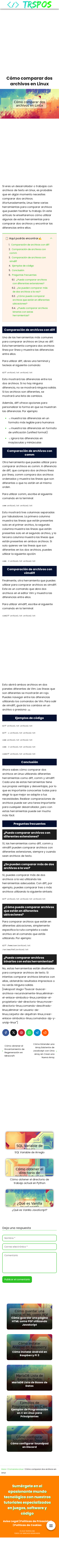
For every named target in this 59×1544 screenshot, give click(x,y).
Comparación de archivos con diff (30, 244)
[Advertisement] (29, 41)
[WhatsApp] (29, 1032)
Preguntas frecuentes (24, 275)
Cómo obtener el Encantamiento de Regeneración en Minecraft (14, 1050)
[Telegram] (37, 1032)
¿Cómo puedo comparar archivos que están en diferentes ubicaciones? (31, 299)
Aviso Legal (10, 1521)
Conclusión (18, 270)
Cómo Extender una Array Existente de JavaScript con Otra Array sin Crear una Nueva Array (43, 1051)
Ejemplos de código (23, 265)
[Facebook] (5, 1032)
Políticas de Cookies (28, 1525)
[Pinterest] (21, 1032)
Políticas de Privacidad (36, 1521)
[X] (13, 1032)
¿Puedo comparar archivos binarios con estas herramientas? (30, 311)
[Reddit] (45, 1032)
